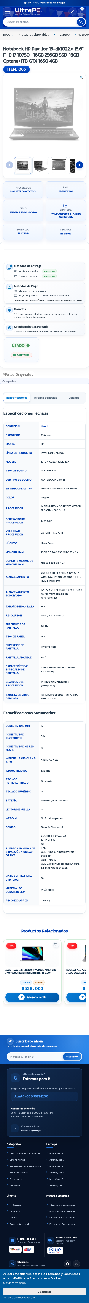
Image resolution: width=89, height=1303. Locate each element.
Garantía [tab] (74, 398)
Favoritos (15, 1211)
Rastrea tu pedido (20, 1224)
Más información (14, 1283)
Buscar (81, 22)
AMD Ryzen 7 (56, 1185)
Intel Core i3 (56, 1153)
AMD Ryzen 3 (56, 1159)
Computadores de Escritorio (25, 1153)
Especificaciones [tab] (16, 398)
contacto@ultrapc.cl (32, 1130)
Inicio (6, 34)
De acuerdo (45, 1292)
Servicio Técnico (19, 1172)
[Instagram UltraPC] (76, 1263)
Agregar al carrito (36, 997)
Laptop (65, 34)
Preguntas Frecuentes (62, 1224)
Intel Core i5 (56, 1166)
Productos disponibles (33, 34)
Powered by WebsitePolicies (19, 1297)
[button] (81, 78)
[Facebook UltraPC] (67, 1263)
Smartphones (17, 1159)
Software (15, 1185)
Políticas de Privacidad (62, 1211)
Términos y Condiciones (63, 1204)
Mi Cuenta (15, 1204)
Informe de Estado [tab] (45, 398)
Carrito (13, 1217)
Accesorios (16, 1179)
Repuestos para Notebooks (25, 1166)
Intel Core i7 (56, 1179)
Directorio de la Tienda (62, 1217)
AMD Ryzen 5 (56, 1172)
